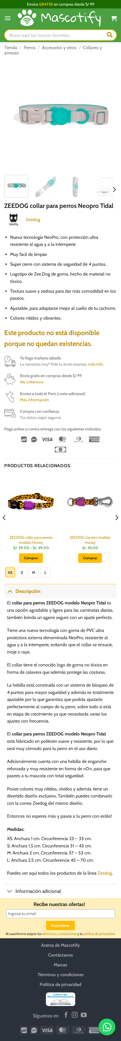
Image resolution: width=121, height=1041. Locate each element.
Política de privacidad (60, 984)
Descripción (28, 591)
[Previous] (13, 114)
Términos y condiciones (61, 974)
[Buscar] (110, 35)
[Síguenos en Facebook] (66, 1015)
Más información (34, 399)
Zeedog (33, 219)
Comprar (31, 558)
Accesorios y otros (59, 47)
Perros (30, 47)
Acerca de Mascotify (60, 945)
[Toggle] (9, 591)
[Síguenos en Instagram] (75, 1015)
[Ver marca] (13, 219)
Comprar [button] (90, 558)
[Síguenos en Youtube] (84, 1015)
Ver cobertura (31, 381)
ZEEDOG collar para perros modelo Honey (31, 540)
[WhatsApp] (106, 1027)
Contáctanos (60, 955)
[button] (7, 18)
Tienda (10, 47)
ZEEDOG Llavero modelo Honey (90, 540)
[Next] (107, 114)
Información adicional (38, 891)
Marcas (60, 964)
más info (95, 364)
